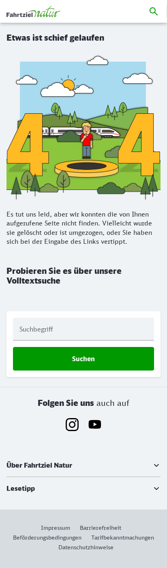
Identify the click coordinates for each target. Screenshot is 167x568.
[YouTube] (94, 424)
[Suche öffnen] (153, 11)
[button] (83, 465)
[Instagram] (72, 424)
